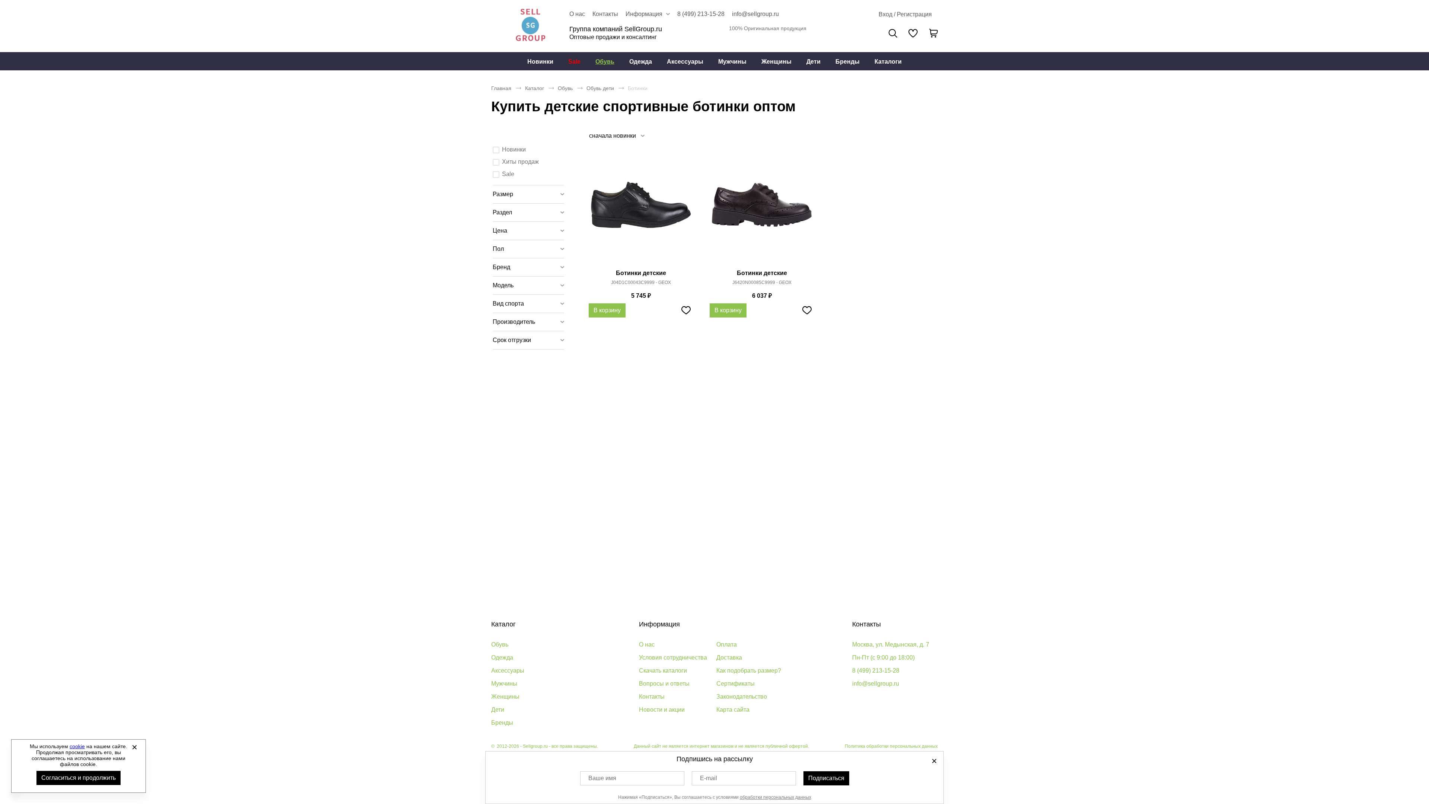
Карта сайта (732, 709)
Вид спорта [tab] (508, 303)
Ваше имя (602, 778)
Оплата (726, 644)
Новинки (540, 61)
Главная (501, 88)
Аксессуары (685, 61)
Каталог (534, 88)
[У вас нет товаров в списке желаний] (913, 33)
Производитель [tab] (514, 322)
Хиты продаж (520, 162)
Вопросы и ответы (664, 683)
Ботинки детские (641, 273)
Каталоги (888, 61)
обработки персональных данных (775, 797)
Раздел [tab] (502, 212)
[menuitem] (540, 61)
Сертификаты (735, 683)
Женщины (776, 61)
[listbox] (616, 136)
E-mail (708, 778)
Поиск (893, 33)
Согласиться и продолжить (78, 778)
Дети (813, 61)
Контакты (605, 14)
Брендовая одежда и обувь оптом (530, 26)
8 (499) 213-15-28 (701, 14)
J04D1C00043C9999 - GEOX (641, 282)
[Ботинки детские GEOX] (641, 209)
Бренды (847, 61)
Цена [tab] (500, 230)
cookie (77, 746)
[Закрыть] (134, 747)
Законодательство (741, 696)
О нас (577, 14)
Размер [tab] (503, 194)
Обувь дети (600, 88)
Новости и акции (662, 709)
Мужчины (732, 61)
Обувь (604, 61)
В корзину (607, 310)
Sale (574, 61)
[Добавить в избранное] (686, 310)
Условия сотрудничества (673, 657)
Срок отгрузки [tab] (512, 340)
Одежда (640, 61)
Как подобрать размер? (748, 670)
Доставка (729, 657)
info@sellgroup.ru (755, 14)
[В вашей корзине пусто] (933, 33)
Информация (659, 624)
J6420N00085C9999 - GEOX (762, 282)
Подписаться (826, 778)
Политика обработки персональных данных (891, 746)
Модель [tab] (503, 285)
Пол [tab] (498, 249)
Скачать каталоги (663, 670)
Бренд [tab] (501, 267)
